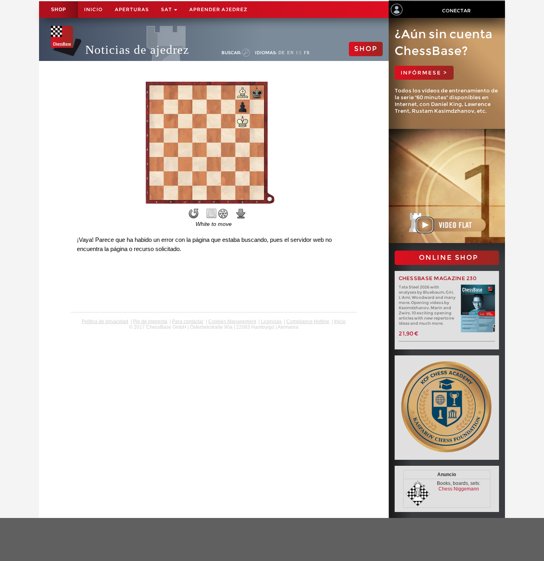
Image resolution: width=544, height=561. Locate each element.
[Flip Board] (193, 213)
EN (290, 52)
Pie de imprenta (150, 321)
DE (281, 52)
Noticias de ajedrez (137, 50)
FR (307, 52)
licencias (271, 321)
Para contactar (188, 321)
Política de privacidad (105, 321)
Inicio (93, 9)
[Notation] (211, 213)
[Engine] (223, 213)
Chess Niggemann (458, 489)
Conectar (456, 11)
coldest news (214, 332)
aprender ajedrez (218, 9)
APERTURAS (132, 9)
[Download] (241, 213)
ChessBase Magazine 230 (438, 278)
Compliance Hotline (307, 321)
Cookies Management (232, 321)
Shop (58, 9)
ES (299, 52)
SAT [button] (167, 9)
